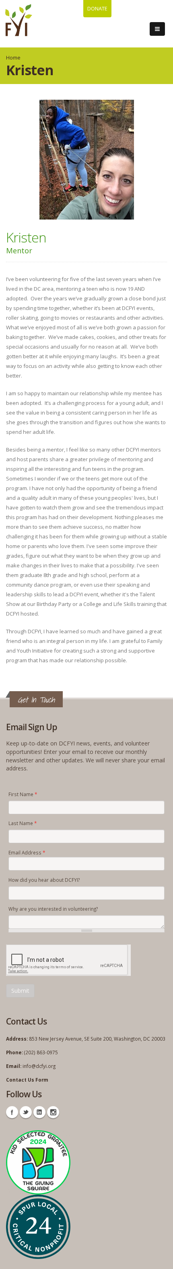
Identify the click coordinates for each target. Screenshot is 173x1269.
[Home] (18, 20)
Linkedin (39, 1112)
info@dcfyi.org (39, 1066)
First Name (22, 794)
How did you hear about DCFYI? (44, 880)
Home (13, 57)
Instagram (53, 1112)
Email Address (26, 852)
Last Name (22, 823)
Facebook (12, 1112)
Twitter (26, 1112)
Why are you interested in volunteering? (53, 909)
